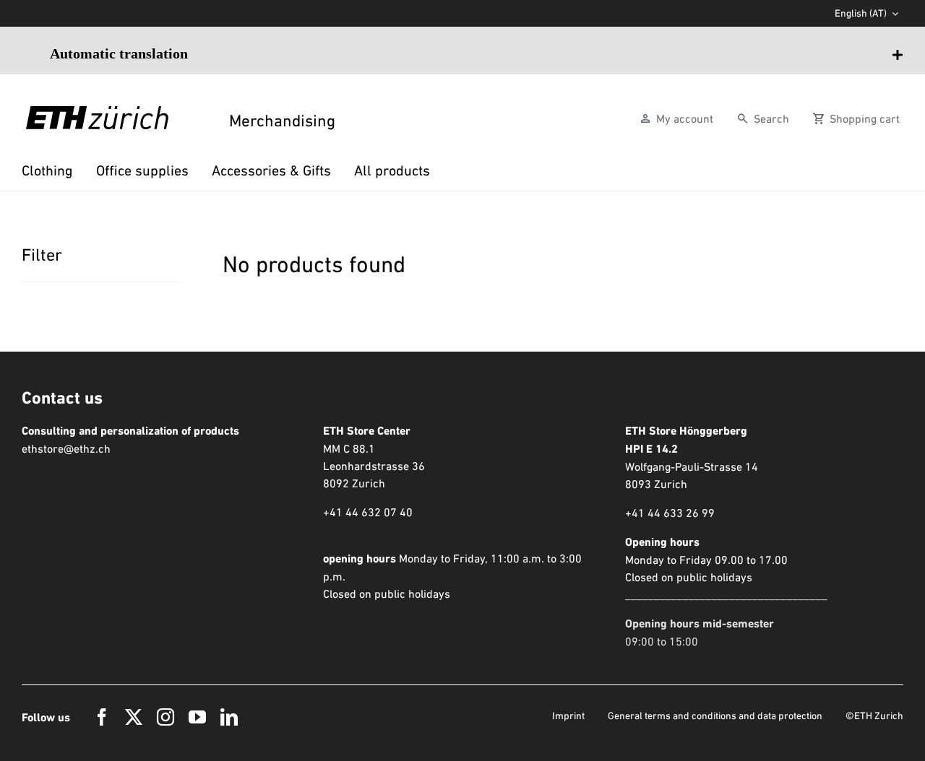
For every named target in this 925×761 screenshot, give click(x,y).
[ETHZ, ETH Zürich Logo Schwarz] (97, 113)
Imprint (568, 715)
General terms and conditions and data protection (715, 715)
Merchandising (280, 121)
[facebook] (102, 717)
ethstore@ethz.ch (66, 448)
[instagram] (165, 717)
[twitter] (133, 717)
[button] (476, 53)
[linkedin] (229, 717)
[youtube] (197, 717)
